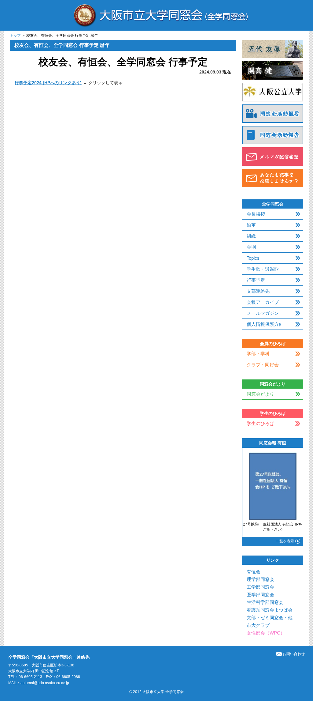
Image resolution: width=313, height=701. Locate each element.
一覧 (285, 541)
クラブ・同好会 (263, 364)
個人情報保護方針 (265, 324)
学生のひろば (260, 423)
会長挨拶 (256, 214)
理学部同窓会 (260, 579)
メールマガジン (263, 313)
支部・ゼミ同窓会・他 (270, 617)
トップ (15, 35)
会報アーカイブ (263, 302)
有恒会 (253, 571)
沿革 (251, 225)
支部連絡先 (258, 291)
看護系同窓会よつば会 (270, 609)
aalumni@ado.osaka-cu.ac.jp (44, 683)
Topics (253, 258)
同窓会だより (260, 394)
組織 (251, 236)
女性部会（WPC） (266, 632)
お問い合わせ (294, 654)
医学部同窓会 (260, 594)
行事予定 (256, 280)
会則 (251, 247)
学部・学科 (258, 353)
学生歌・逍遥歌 (263, 269)
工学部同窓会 (260, 587)
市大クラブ (258, 625)
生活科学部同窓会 (265, 602)
